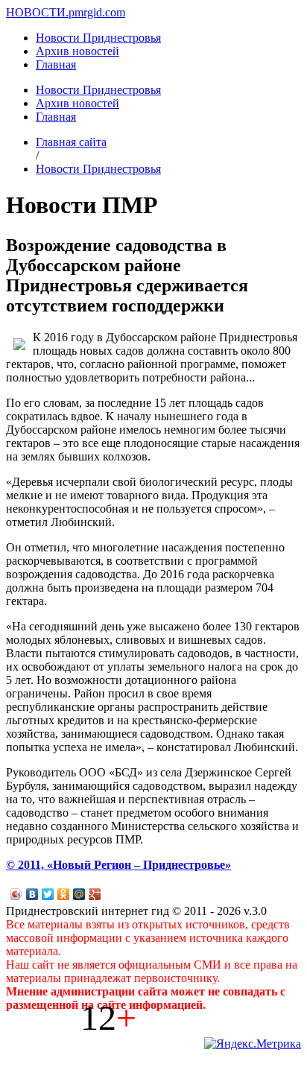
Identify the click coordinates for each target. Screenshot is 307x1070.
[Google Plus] (95, 894)
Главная (56, 64)
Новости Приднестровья (98, 37)
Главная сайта (71, 142)
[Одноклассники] (64, 894)
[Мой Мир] (79, 894)
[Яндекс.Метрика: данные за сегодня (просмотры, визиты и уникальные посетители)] (252, 1044)
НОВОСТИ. (37, 12)
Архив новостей (77, 51)
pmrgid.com (97, 12)
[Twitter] (48, 894)
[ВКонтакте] (32, 894)
